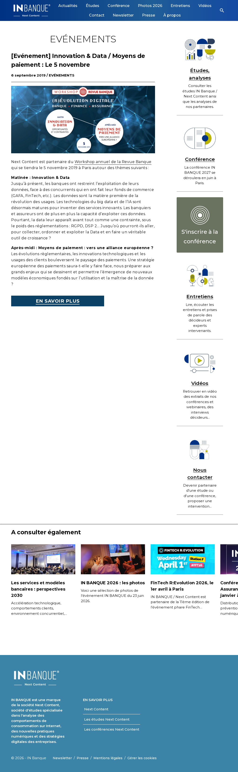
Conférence (200, 159)
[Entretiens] (200, 275)
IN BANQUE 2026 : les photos (113, 582)
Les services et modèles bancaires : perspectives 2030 (38, 589)
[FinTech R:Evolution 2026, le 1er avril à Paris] (183, 559)
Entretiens (199, 296)
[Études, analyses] (200, 49)
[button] (222, 10)
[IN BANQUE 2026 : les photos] (113, 559)
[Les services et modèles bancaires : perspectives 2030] (43, 559)
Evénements (61, 75)
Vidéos (199, 383)
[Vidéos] (200, 362)
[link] (68, 5)
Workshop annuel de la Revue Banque (113, 162)
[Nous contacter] (200, 449)
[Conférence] (200, 138)
